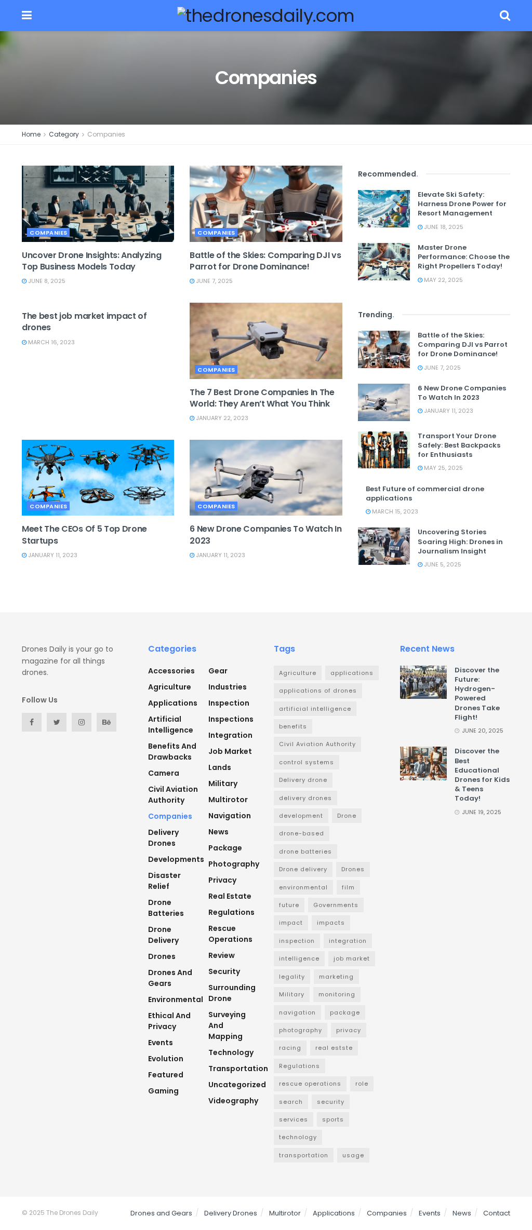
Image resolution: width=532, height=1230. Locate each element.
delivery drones (305, 798)
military (222, 783)
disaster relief (164, 880)
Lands (219, 767)
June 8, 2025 (45, 281)
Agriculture (297, 673)
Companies (106, 134)
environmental (175, 999)
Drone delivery (303, 869)
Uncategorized (237, 1084)
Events (160, 1042)
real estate (229, 896)
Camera (163, 773)
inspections (231, 719)
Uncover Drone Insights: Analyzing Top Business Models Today (91, 261)
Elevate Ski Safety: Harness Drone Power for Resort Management (462, 204)
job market (230, 751)
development (301, 816)
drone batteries (166, 907)
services (293, 1119)
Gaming (163, 1091)
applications (352, 673)
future (289, 905)
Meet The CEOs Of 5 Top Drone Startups (84, 534)
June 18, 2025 (442, 227)
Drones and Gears (170, 978)
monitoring (336, 994)
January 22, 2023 (221, 418)
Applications (172, 703)
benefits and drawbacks (172, 751)
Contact (496, 1213)
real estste (334, 1048)
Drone (346, 816)
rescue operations (230, 933)
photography (300, 1030)
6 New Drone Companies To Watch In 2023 (265, 534)
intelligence (299, 958)
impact (291, 922)
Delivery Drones (163, 837)
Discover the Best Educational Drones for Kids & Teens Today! (482, 774)
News (218, 832)
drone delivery (163, 934)
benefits (293, 726)
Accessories (171, 671)
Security (224, 971)
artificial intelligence (170, 724)
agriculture (169, 687)
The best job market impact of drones (84, 321)
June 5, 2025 (441, 564)
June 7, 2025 (213, 281)
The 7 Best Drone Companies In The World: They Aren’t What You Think (262, 398)
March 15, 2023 (394, 511)
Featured (165, 1075)
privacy (222, 880)
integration (230, 735)
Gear (218, 671)
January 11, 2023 (51, 555)
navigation (229, 815)
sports (333, 1119)
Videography (233, 1101)
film (348, 887)
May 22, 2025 (442, 280)
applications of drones (318, 690)
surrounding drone (232, 993)
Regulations (231, 912)
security (330, 1102)
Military (291, 994)
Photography (233, 864)
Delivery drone (303, 780)
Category (64, 134)
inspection (228, 703)
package (225, 848)
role (361, 1083)
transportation (238, 1068)
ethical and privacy (169, 1021)
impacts (331, 922)
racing (290, 1048)
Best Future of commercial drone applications (425, 493)
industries (227, 687)
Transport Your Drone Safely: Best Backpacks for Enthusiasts (459, 445)
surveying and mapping (227, 1025)
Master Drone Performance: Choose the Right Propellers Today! (464, 256)
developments (176, 859)
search (291, 1102)
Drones (162, 956)
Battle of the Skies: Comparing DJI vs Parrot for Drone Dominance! (265, 261)
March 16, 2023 (50, 342)
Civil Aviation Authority (173, 794)
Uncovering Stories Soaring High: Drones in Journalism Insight (460, 541)
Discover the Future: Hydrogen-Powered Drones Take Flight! (477, 693)
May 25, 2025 (442, 468)
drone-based (301, 833)
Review (221, 955)
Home (31, 134)
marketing (336, 976)
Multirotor (228, 799)
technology (231, 1052)
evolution (165, 1058)
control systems (306, 762)
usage (353, 1155)
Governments (335, 905)
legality (292, 976)
